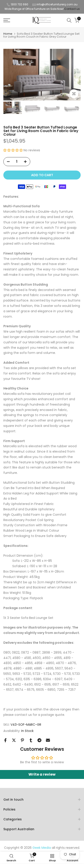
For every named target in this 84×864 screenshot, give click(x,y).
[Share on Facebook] (5, 740)
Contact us (72, 9)
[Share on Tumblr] (31, 740)
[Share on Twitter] (14, 740)
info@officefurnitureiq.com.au (57, 4)
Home (7, 33)
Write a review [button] (42, 774)
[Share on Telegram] (39, 740)
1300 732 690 (19, 4)
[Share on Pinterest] (22, 740)
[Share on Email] (48, 740)
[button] (13, 150)
